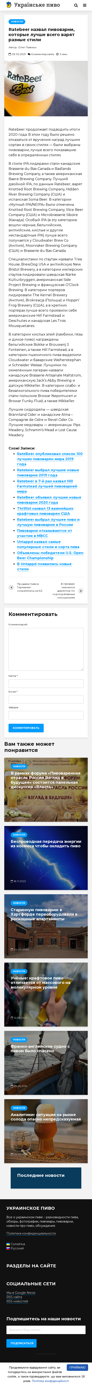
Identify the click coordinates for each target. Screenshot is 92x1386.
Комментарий (18, 624)
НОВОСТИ (17, 21)
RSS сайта (14, 1297)
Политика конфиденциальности (31, 1233)
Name (13, 676)
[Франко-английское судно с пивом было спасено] (46, 1063)
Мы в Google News (20, 1293)
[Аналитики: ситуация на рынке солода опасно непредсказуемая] (46, 1131)
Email (13, 691)
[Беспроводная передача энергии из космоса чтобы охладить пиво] (46, 858)
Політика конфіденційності (50, 1381)
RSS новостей (17, 1301)
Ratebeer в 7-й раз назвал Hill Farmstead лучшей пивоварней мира (47, 486)
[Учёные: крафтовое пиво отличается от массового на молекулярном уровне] (46, 995)
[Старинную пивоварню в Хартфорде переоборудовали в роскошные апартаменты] (46, 926)
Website (13, 707)
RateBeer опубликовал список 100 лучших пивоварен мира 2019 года (50, 459)
